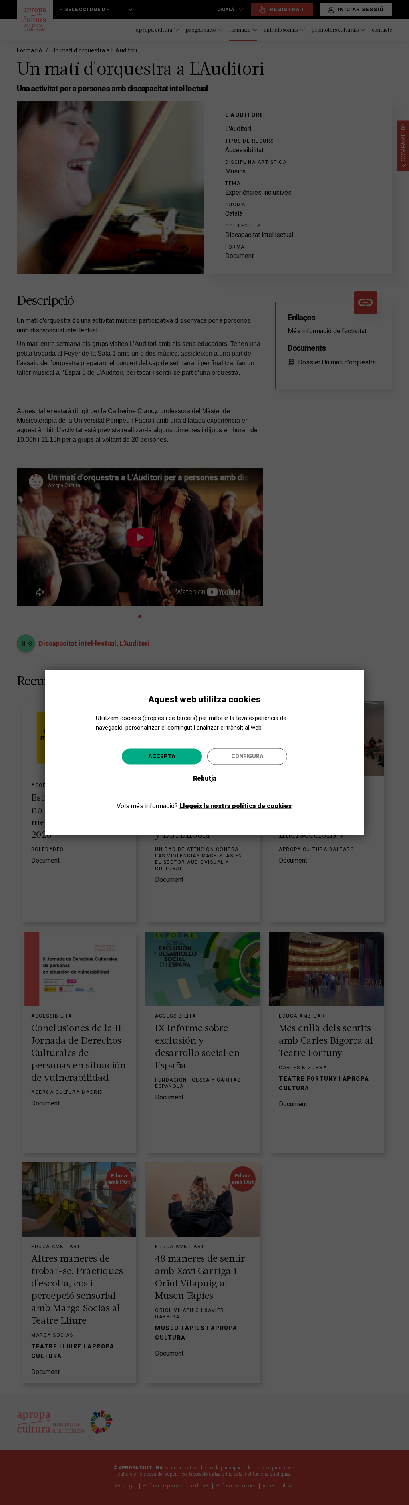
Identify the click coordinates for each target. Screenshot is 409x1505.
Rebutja (204, 778)
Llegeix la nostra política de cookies (235, 805)
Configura (247, 756)
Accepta (161, 756)
